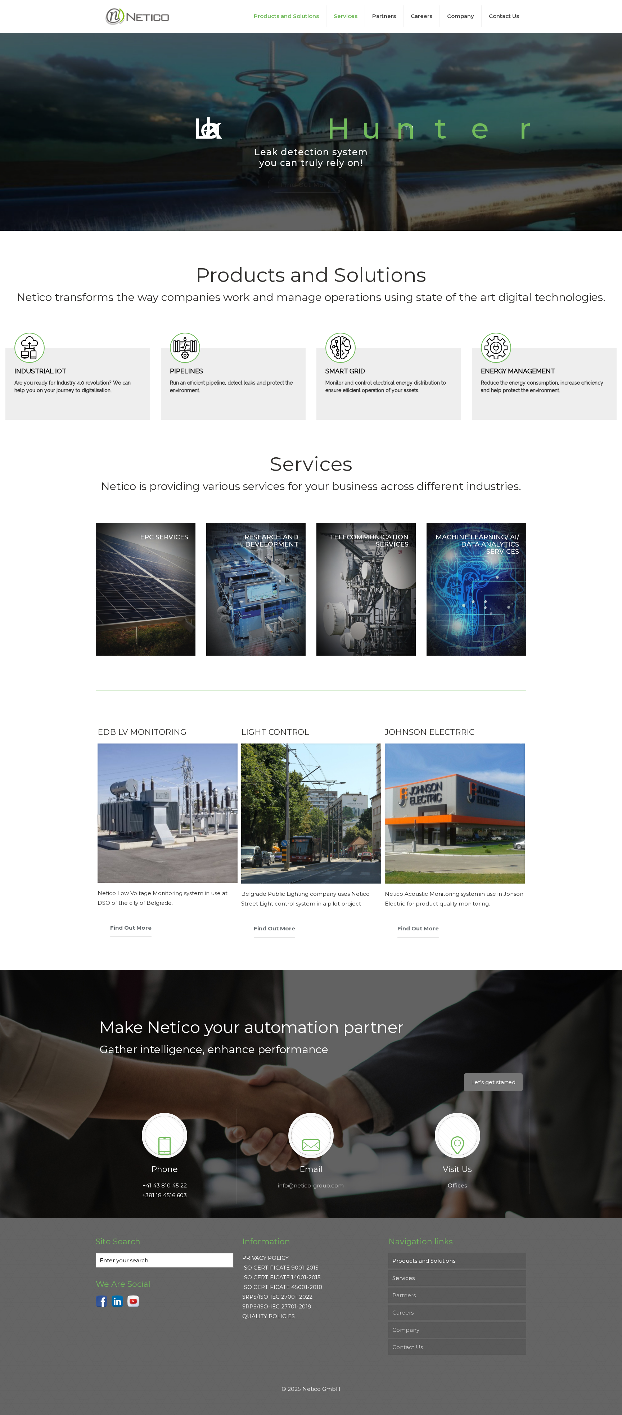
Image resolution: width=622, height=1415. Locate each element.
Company (405, 1329)
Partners (404, 1295)
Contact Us (407, 1347)
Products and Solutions (423, 1260)
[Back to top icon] (587, 1400)
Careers (403, 1312)
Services (403, 1278)
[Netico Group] (137, 16)
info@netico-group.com (311, 1185)
